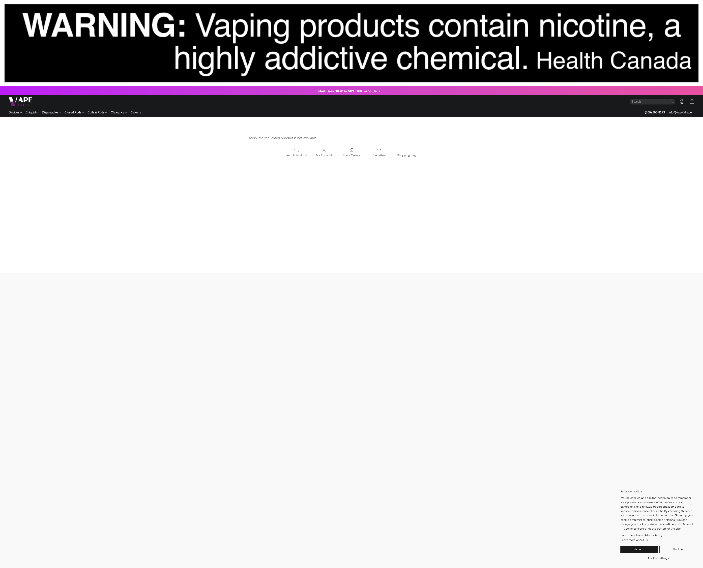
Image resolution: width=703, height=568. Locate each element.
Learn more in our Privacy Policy (641, 535)
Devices (14, 112)
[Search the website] (671, 101)
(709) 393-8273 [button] (655, 112)
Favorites (379, 155)
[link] (374, 91)
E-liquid (31, 112)
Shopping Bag (406, 155)
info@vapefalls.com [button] (681, 112)
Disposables (50, 112)
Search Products (297, 155)
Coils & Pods (96, 112)
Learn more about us (634, 540)
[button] (20, 101)
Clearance (118, 112)
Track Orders (351, 155)
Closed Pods (73, 112)
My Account (324, 155)
